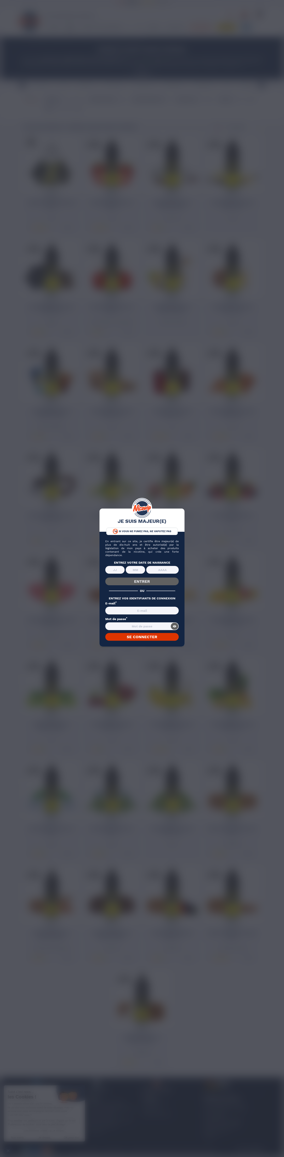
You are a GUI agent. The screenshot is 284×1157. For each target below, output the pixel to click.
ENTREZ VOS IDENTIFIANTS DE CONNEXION (142, 598)
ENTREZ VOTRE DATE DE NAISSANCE (142, 562)
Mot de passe (116, 619)
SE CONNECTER (142, 637)
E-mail (111, 603)
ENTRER (142, 581)
